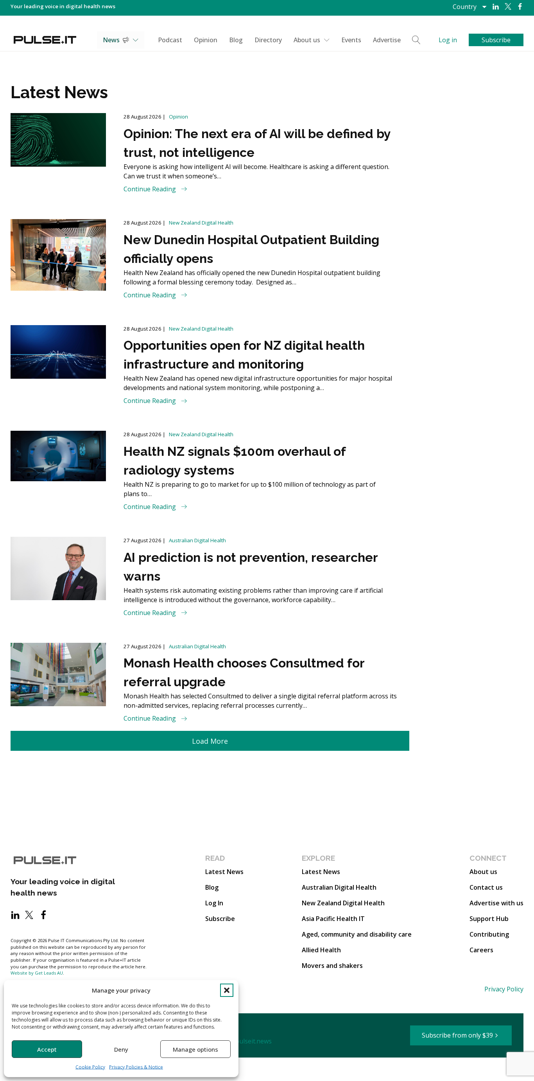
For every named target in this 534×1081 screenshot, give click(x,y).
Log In (214, 903)
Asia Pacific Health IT (333, 918)
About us (307, 40)
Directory (268, 40)
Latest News (224, 871)
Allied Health (321, 950)
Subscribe (220, 918)
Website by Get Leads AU (37, 973)
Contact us (486, 887)
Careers (481, 950)
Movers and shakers (332, 965)
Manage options (195, 1049)
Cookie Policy (90, 1067)
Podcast (170, 40)
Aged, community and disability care (357, 934)
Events (351, 40)
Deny (121, 1049)
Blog (236, 40)
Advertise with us (496, 903)
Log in (448, 40)
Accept (47, 1049)
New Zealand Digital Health (201, 222)
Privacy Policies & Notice (136, 1067)
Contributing (489, 934)
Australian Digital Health (197, 540)
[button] (227, 990)
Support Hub (489, 918)
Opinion (205, 40)
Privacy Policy (503, 989)
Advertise (387, 40)
